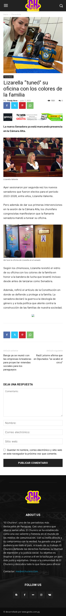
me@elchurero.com (27, 571)
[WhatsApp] (30, 105)
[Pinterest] (22, 105)
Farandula (16, 14)
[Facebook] (6, 105)
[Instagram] (41, 595)
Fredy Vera (12, 100)
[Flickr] (33, 595)
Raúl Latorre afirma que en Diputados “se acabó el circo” (48, 359)
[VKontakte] (49, 595)
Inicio (5, 14)
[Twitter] (14, 105)
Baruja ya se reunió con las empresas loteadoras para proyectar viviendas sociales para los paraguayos (17, 362)
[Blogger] (16, 595)
